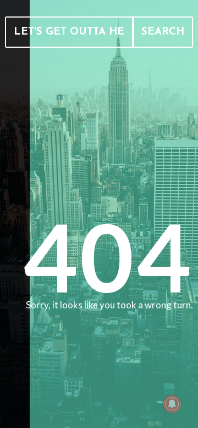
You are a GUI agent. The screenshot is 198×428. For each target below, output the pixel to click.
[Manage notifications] (172, 404)
